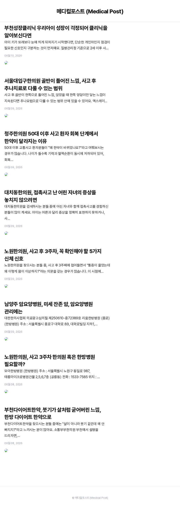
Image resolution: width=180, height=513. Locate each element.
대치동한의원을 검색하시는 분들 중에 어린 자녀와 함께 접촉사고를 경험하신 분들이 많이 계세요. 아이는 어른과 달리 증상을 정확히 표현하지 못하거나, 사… (56, 212)
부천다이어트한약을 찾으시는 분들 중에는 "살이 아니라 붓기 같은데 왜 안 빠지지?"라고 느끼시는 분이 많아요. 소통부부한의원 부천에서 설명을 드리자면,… (54, 430)
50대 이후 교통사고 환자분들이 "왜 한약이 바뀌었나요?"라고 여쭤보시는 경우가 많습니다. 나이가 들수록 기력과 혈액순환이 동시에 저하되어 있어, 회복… (54, 154)
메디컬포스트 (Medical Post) (90, 11)
